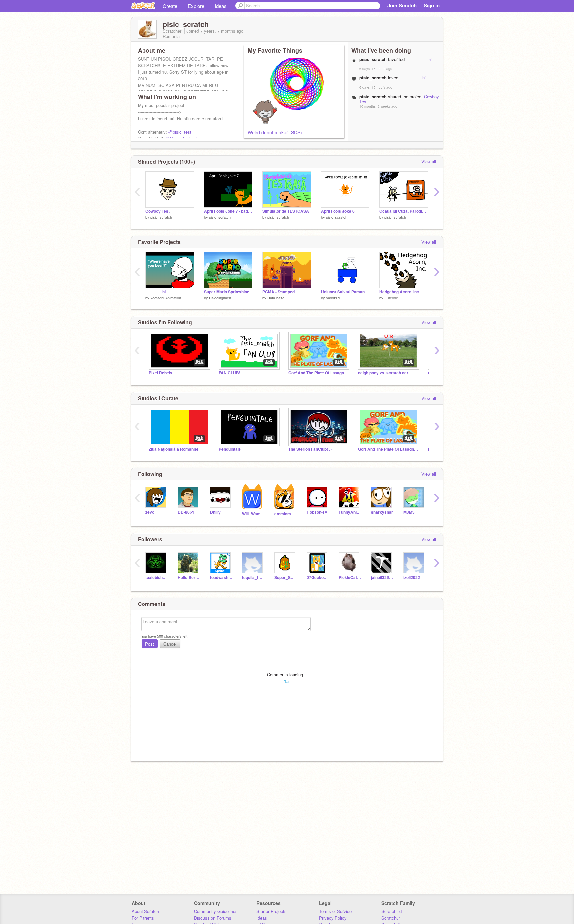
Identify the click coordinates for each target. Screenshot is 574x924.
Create (170, 5)
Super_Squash (285, 577)
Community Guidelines (216, 911)
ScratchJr (390, 918)
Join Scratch (402, 5)
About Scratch (145, 911)
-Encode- (391, 297)
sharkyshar (382, 512)
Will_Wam (251, 514)
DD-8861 (186, 512)
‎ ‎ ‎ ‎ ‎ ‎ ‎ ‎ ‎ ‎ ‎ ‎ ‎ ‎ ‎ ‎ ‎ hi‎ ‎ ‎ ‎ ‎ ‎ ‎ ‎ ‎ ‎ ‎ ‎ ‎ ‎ (162, 292)
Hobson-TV (317, 512)
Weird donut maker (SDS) (275, 132)
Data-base (275, 297)
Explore (196, 5)
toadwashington (221, 577)
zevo (149, 512)
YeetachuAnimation (165, 297)
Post (149, 644)
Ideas (221, 5)
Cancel (170, 644)
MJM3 (409, 512)
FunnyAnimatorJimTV (350, 512)
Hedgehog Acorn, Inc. (399, 292)
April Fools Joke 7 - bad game (228, 211)
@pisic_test (179, 132)
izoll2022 (411, 577)
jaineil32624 (382, 577)
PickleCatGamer (350, 577)
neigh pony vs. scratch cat (383, 373)
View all (428, 161)
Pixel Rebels (160, 373)
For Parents (143, 918)
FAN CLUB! (229, 373)
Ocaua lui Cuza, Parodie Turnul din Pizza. (403, 211)
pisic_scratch (161, 217)
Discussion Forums (212, 918)
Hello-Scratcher (189, 577)
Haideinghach (220, 297)
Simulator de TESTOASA (285, 211)
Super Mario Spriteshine (226, 292)
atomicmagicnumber (285, 514)
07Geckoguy (318, 577)
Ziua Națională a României (173, 449)
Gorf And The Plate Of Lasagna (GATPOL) (318, 373)
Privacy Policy (333, 918)
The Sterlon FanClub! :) (310, 449)
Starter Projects (271, 911)
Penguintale (230, 449)
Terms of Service (335, 911)
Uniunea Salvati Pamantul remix (345, 292)
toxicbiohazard (156, 577)
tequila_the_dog (253, 577)
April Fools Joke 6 (338, 211)
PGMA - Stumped (278, 292)
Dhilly (215, 512)
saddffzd (333, 297)
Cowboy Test (157, 211)
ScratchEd (391, 911)
